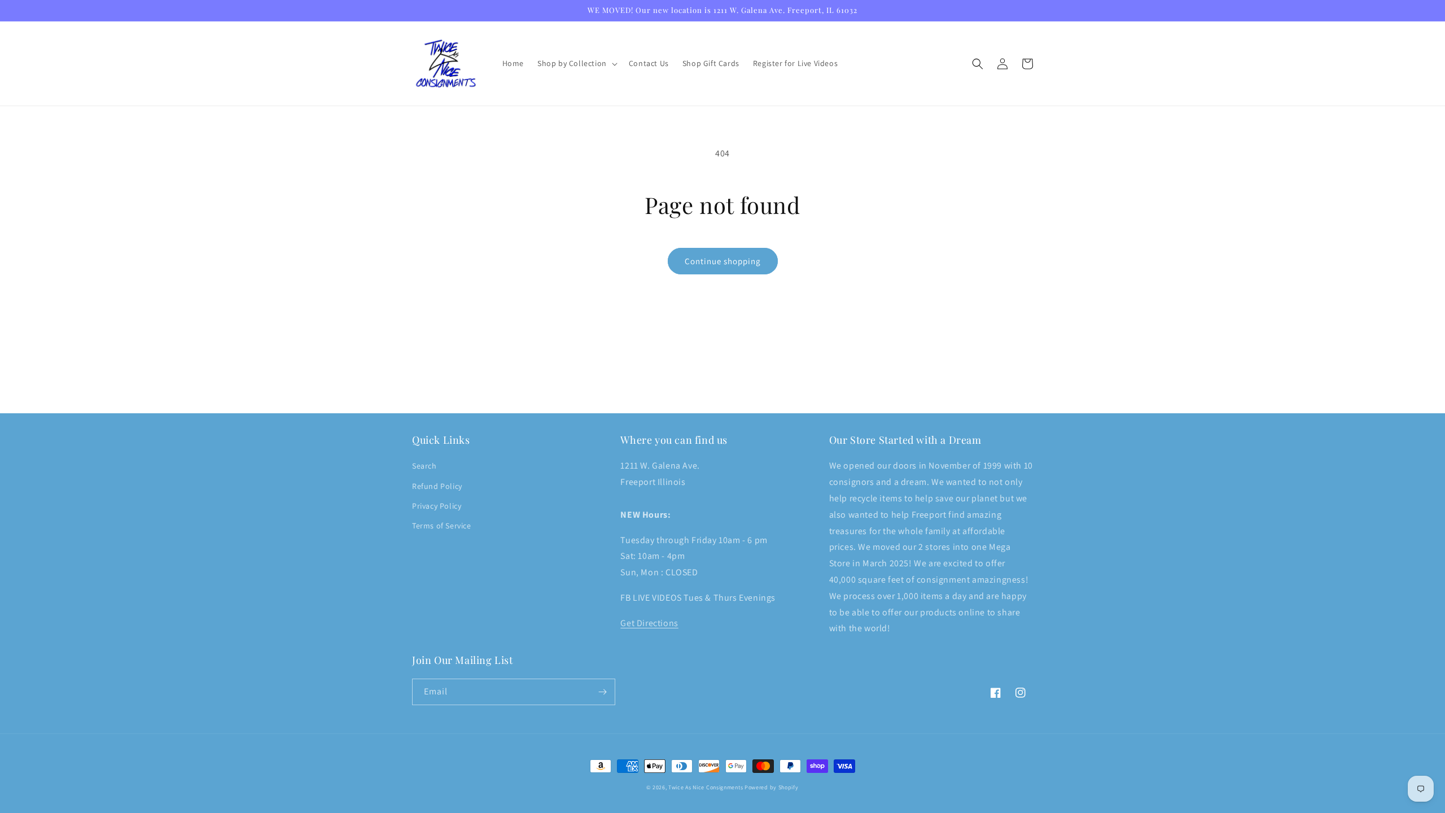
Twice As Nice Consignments (705, 787)
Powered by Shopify (772, 787)
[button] (576, 63)
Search (424, 466)
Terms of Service (441, 526)
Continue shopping (723, 261)
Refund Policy (437, 486)
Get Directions (649, 623)
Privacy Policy (436, 506)
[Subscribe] (602, 692)
